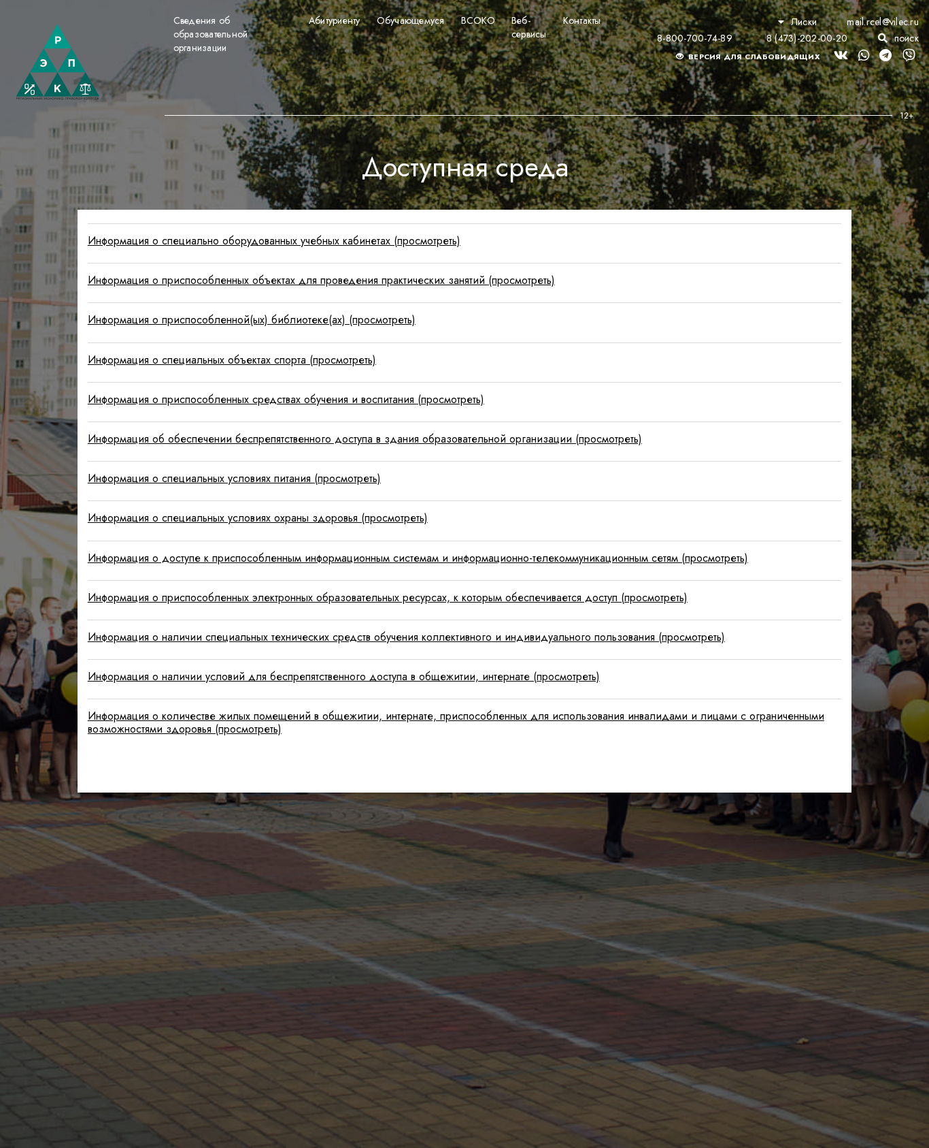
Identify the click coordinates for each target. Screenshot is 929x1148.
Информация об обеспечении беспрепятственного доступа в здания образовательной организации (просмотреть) (365, 439)
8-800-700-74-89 (694, 38)
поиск (905, 38)
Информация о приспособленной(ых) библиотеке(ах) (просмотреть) (252, 320)
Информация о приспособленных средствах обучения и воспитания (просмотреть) (286, 399)
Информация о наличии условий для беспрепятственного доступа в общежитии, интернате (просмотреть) (344, 676)
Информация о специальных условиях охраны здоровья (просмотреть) (258, 518)
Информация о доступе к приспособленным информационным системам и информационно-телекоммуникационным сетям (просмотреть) (418, 558)
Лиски (804, 22)
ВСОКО (478, 20)
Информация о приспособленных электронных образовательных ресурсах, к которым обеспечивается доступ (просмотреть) (388, 597)
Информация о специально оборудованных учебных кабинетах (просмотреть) (274, 241)
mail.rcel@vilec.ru (883, 22)
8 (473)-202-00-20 (806, 38)
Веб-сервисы (529, 27)
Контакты (582, 20)
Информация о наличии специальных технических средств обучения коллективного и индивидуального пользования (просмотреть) (406, 637)
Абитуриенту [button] (334, 20)
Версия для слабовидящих (753, 56)
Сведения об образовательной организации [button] (210, 34)
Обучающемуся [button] (411, 20)
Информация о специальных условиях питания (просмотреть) (234, 478)
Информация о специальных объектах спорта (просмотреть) (232, 360)
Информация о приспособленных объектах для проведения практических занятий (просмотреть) (321, 280)
